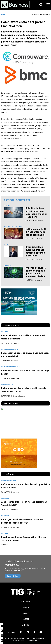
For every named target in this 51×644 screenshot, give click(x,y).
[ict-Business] (15, 4)
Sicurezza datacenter (9, 349)
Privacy (25, 607)
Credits (25, 625)
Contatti (25, 619)
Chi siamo (25, 601)
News (3, 14)
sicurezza (7, 265)
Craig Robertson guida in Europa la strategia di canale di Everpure (35, 251)
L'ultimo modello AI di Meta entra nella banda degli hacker (36, 232)
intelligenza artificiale (13, 226)
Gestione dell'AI (7, 384)
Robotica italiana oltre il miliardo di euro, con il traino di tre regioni (36, 212)
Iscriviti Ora (12, 576)
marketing (5, 498)
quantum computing (8, 480)
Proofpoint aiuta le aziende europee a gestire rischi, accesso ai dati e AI (36, 272)
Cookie (26, 613)
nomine (6, 244)
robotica (7, 205)
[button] (41, 5)
